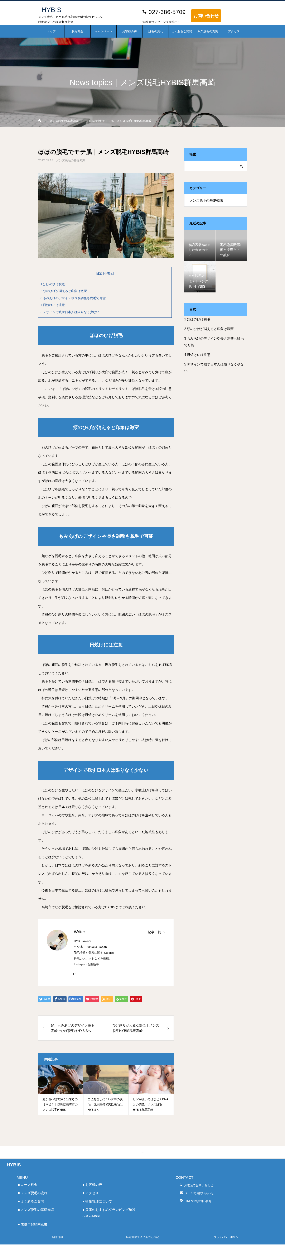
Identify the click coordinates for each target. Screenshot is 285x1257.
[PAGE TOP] (142, 1152)
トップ (51, 31)
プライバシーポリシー (227, 1237)
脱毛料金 (77, 31)
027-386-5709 (167, 12)
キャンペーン (103, 31)
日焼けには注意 (52, 305)
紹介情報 (57, 1237)
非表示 (108, 273)
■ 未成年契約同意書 (32, 1224)
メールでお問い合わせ (199, 1193)
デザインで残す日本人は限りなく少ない (69, 312)
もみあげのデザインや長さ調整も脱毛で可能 (73, 298)
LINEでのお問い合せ (198, 1201)
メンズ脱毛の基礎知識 (70, 160)
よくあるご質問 (182, 31)
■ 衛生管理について (97, 1201)
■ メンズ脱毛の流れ (32, 1193)
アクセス (234, 31)
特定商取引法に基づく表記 (142, 1237)
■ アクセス (90, 1193)
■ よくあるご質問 (31, 1201)
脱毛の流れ (155, 31)
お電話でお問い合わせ (198, 1185)
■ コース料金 (27, 1184)
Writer (79, 931)
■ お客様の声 (92, 1184)
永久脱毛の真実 (208, 31)
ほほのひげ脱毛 (52, 284)
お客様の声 (129, 31)
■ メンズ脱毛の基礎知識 (36, 1209)
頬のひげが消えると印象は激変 (63, 291)
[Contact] (75, 973)
